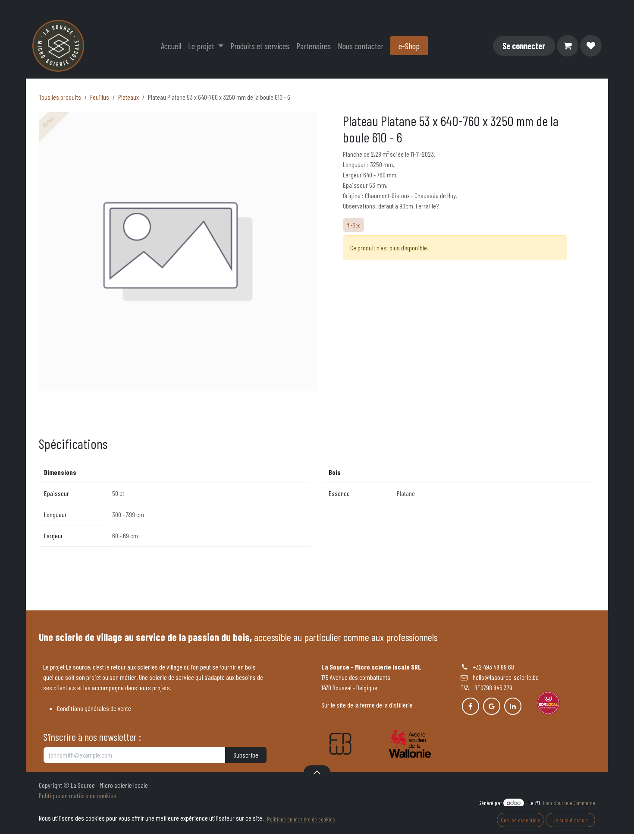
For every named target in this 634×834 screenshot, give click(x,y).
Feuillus (99, 97)
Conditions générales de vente (94, 708)
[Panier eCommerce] (567, 46)
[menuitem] (171, 46)
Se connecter (523, 46)
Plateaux (128, 97)
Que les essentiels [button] (520, 820)
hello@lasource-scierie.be (503, 677)
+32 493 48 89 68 (493, 667)
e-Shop (409, 46)
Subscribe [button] (245, 755)
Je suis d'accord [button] (570, 820)
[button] (317, 772)
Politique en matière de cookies (77, 795)
